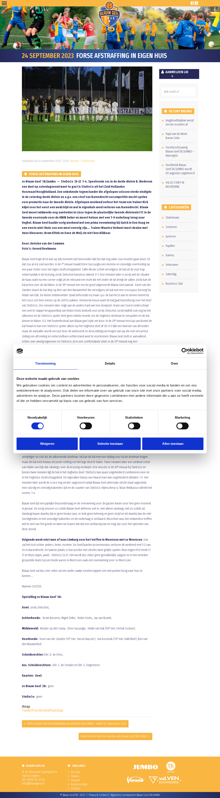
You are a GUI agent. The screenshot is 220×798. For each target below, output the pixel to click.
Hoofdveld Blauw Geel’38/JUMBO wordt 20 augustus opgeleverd (180, 169)
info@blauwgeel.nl (33, 783)
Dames (170, 255)
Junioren (171, 236)
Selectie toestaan (110, 443)
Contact (75, 788)
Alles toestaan (172, 443)
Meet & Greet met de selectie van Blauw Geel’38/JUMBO (114, 736)
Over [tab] (174, 363)
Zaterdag (171, 274)
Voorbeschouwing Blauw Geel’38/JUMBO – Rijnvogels (180, 151)
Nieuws (74, 161)
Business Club (174, 283)
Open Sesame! (5, 3)
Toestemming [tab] (45, 363)
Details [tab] (110, 363)
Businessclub (79, 784)
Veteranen (172, 265)
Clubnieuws (88, 161)
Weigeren (47, 443)
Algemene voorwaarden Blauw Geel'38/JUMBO (135, 794)
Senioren (171, 227)
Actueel (75, 780)
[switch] (86, 425)
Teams (75, 776)
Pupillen (170, 246)
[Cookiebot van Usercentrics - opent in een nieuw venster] (184, 351)
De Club (75, 772)
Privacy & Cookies (98, 794)
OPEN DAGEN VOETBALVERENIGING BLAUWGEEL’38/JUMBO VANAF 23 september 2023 (76, 724)
